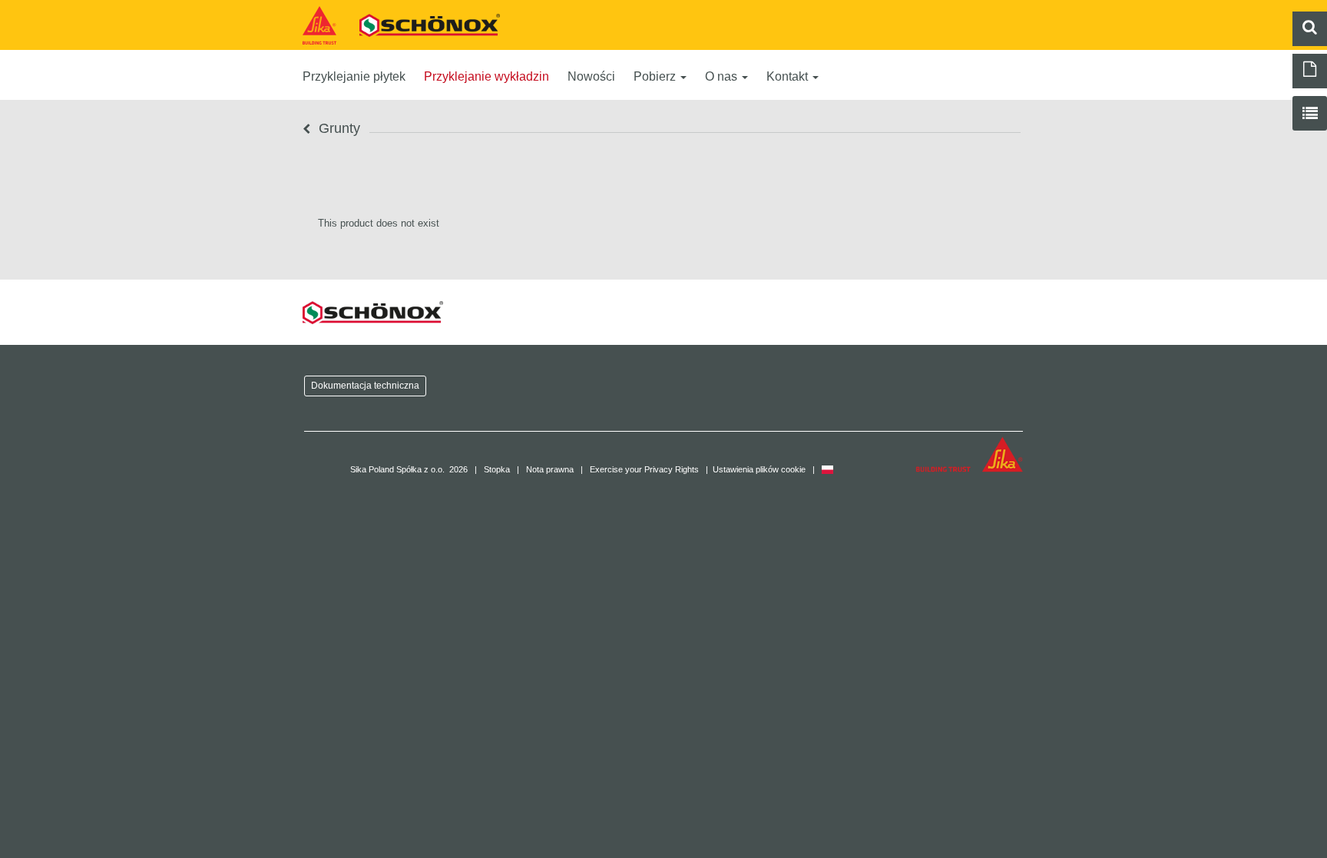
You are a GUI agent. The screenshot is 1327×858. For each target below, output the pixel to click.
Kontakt (788, 76)
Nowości (591, 76)
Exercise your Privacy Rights (644, 469)
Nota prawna (550, 469)
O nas (722, 76)
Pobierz (656, 76)
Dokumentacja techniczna (365, 385)
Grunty (337, 128)
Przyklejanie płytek (354, 76)
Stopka (497, 469)
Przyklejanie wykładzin (486, 76)
